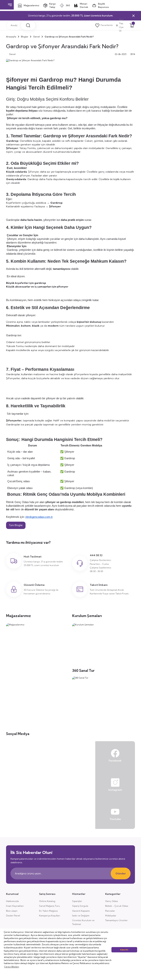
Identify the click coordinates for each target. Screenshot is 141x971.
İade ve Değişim (80, 915)
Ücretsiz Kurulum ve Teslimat (83, 922)
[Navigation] (10, 4)
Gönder (120, 873)
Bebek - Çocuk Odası (116, 906)
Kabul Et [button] (124, 950)
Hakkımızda (12, 901)
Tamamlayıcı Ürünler (116, 920)
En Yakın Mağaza (48, 910)
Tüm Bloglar (16, 525)
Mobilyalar (110, 915)
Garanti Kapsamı (81, 910)
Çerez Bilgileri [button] (11, 967)
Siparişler (77, 901)
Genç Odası (111, 901)
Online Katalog (47, 901)
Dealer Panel (13, 915)
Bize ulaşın (11, 910)
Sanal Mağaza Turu (49, 906)
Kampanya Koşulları (49, 915)
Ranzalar (110, 910)
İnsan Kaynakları (15, 906)
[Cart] (132, 25)
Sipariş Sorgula (80, 906)
